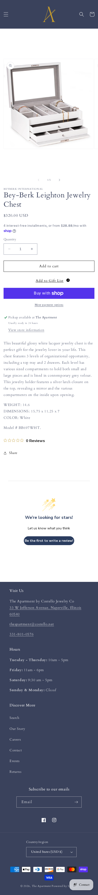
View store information (26, 330)
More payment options (49, 305)
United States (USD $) (46, 852)
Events (15, 761)
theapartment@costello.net (32, 624)
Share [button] (13, 453)
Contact (16, 750)
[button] (6, 14)
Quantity (10, 239)
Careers (15, 739)
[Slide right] (59, 180)
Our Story (17, 729)
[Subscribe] (76, 802)
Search (15, 718)
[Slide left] (38, 180)
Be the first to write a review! (49, 540)
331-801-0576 (22, 634)
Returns (15, 771)
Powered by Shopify (65, 886)
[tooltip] (68, 280)
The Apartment (41, 886)
